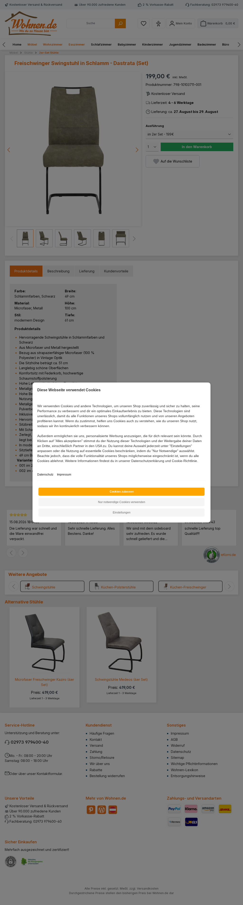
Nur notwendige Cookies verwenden (121, 502)
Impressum (64, 474)
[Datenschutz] (37, 466)
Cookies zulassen (122, 491)
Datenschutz (45, 474)
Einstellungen (122, 512)
